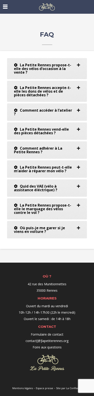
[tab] (47, 68)
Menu (5, 6)
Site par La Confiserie (69, 388)
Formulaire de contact (47, 334)
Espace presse (44, 388)
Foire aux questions (47, 347)
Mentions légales (22, 388)
